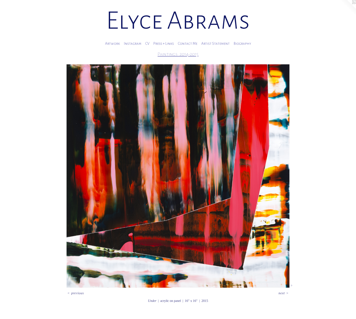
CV (147, 44)
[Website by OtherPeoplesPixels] (348, 8)
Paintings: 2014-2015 (178, 54)
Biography (242, 44)
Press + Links (163, 44)
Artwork (112, 44)
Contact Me (187, 44)
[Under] (178, 176)
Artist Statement (215, 44)
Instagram (132, 44)
